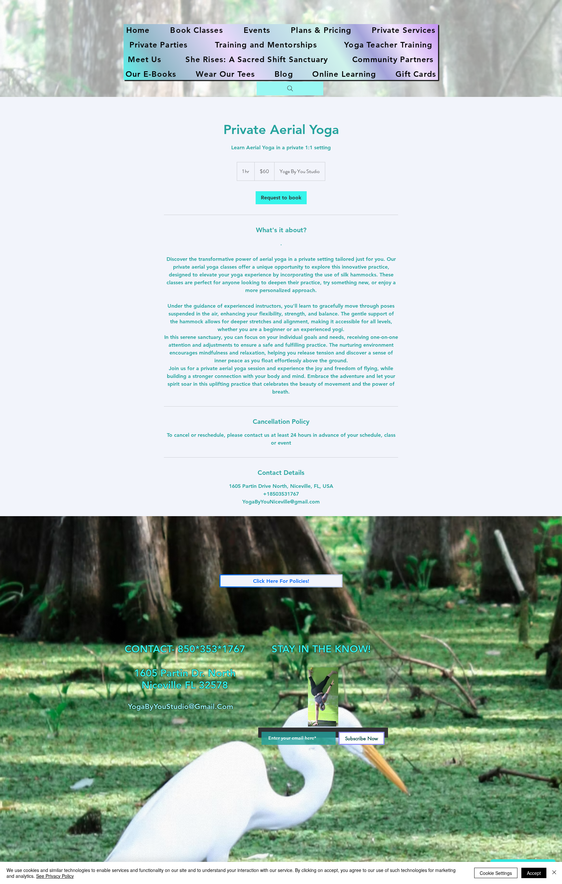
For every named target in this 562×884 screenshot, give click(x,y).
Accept (534, 873)
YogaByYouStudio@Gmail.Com (180, 706)
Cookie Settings (496, 873)
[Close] (554, 873)
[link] (281, 197)
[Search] (290, 88)
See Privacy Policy (55, 876)
